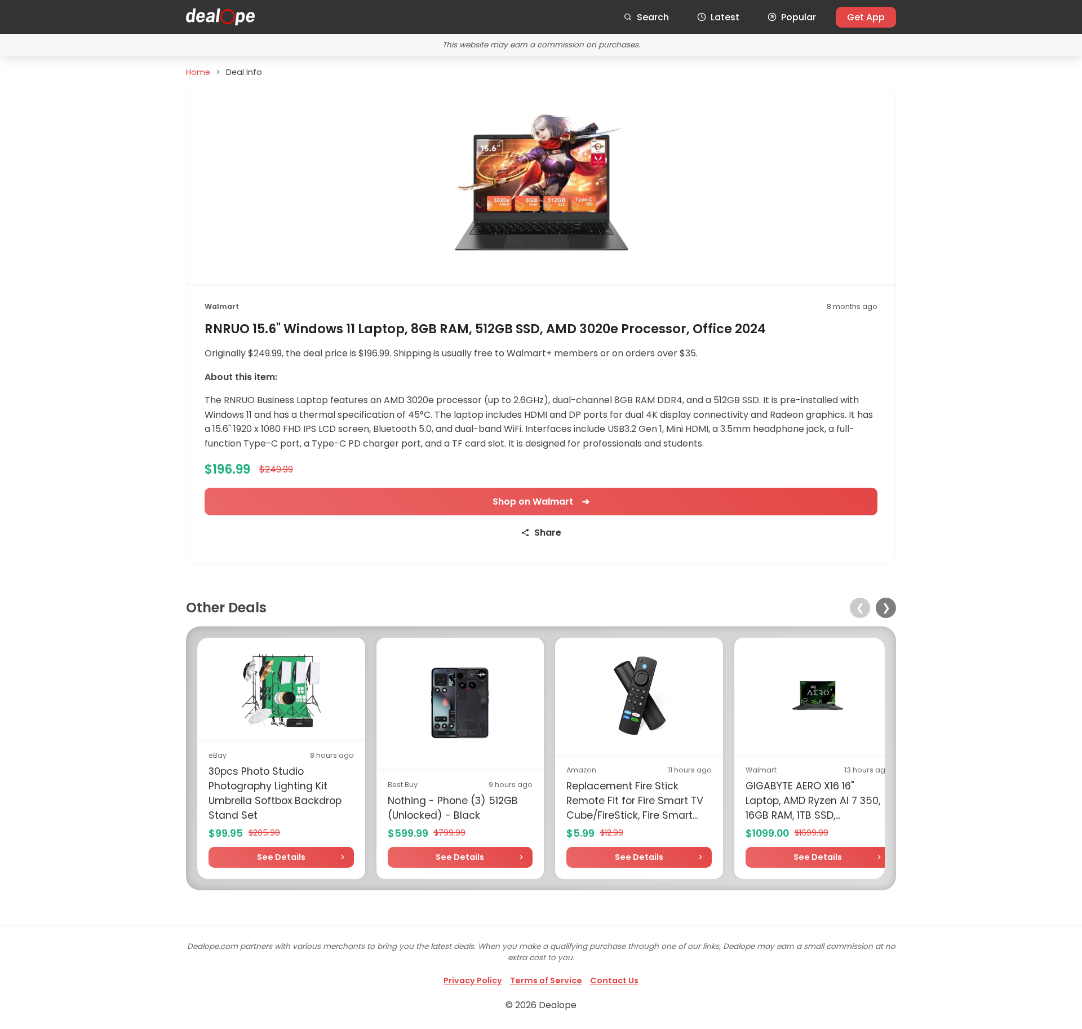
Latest (725, 17)
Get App (866, 17)
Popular (798, 17)
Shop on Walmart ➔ (541, 501)
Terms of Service (546, 980)
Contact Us (614, 980)
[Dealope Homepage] (220, 16)
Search (653, 17)
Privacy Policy (473, 980)
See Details (281, 857)
